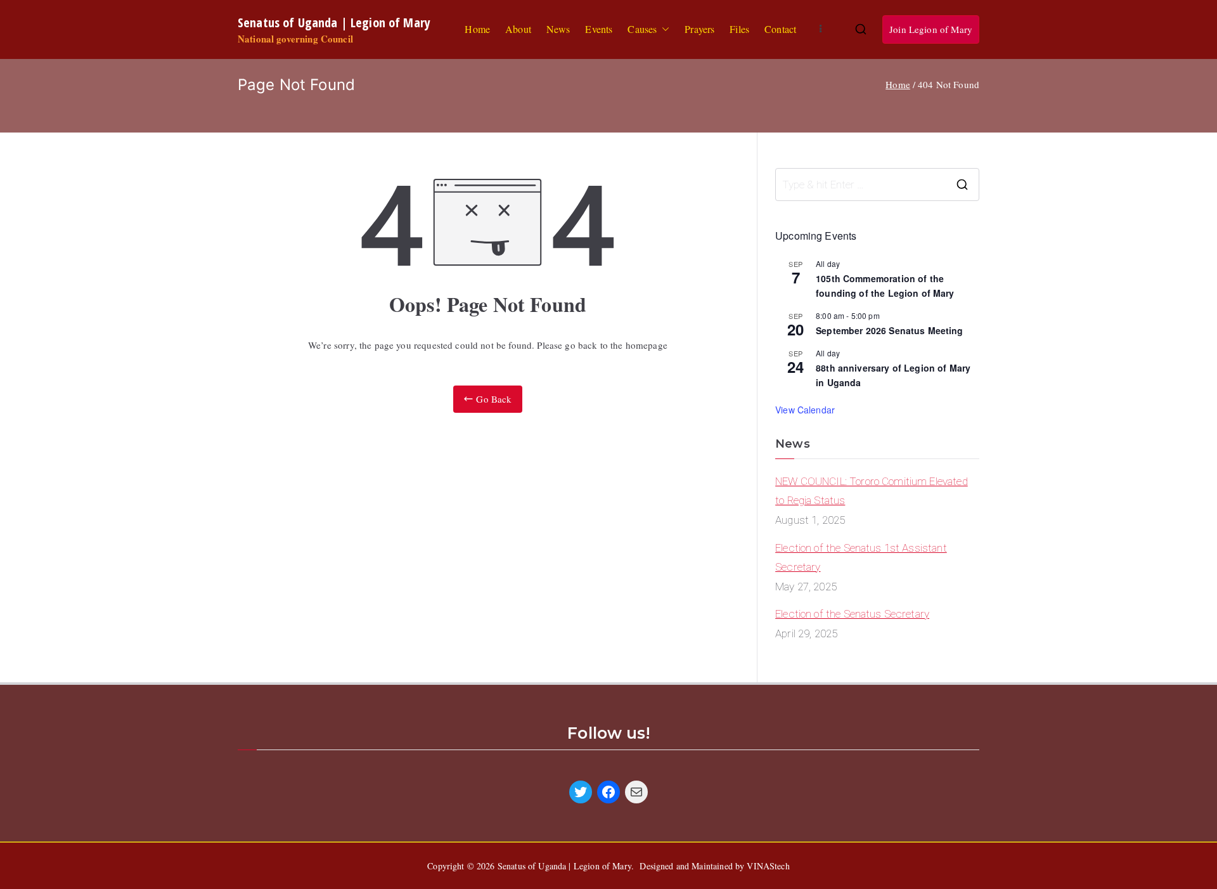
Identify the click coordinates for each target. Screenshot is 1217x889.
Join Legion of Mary (930, 29)
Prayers (699, 29)
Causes (642, 29)
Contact (780, 29)
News (558, 29)
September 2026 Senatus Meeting (889, 330)
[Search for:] (877, 184)
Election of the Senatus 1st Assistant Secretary (861, 558)
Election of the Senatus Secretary (852, 613)
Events (598, 29)
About (518, 29)
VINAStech (768, 866)
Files (739, 29)
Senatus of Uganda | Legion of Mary (334, 22)
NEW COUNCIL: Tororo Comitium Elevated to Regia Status (871, 491)
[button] (663, 29)
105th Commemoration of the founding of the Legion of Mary (885, 285)
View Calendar (805, 409)
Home (477, 29)
